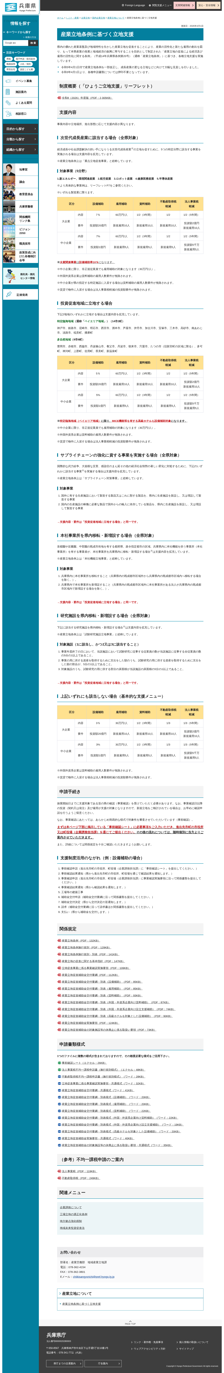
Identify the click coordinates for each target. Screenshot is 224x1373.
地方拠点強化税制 (71, 1221)
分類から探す (15, 139)
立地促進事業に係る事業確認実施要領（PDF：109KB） (96, 968)
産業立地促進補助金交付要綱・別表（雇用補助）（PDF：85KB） (102, 988)
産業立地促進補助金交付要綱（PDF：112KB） (90, 974)
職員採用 (11, 64)
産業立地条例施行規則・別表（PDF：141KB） (90, 954)
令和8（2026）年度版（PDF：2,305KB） (87, 97)
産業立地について (115, 18)
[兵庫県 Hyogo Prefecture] (21, 8)
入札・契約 (25, 64)
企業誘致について (71, 1207)
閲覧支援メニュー (162, 5)
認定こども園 (26, 69)
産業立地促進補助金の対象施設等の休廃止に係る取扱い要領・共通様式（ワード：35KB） (117, 1145)
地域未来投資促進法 (72, 1228)
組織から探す (15, 149)
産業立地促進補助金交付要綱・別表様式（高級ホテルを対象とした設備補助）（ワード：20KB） (121, 1131)
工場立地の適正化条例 (73, 1214)
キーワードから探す (18, 32)
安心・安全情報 (206, 5)
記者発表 (22, 294)
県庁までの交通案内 (65, 1363)
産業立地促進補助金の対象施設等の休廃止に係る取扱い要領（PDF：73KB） (109, 1029)
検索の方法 (30, 37)
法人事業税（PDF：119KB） (79, 1171)
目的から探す (15, 129)
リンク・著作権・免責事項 (148, 1342)
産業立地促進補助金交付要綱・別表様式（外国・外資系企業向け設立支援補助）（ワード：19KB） (123, 1124)
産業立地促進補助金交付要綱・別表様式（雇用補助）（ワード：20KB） (106, 1104)
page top (130, 1324)
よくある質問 (24, 102)
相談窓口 (21, 113)
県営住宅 (11, 69)
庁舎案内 (103, 1363)
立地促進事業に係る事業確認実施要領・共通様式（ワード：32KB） (103, 1083)
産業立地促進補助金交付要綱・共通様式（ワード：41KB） (98, 1090)
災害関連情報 (182, 5)
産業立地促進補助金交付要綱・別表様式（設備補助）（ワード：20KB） (106, 1097)
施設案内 (21, 91)
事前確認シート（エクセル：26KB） (84, 1062)
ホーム (60, 18)
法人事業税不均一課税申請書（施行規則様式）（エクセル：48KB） (103, 1069)
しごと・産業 (72, 18)
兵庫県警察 (26, 206)
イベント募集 (24, 80)
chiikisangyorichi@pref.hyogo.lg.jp (93, 1276)
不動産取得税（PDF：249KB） (81, 1178)
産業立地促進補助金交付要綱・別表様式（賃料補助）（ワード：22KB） (106, 1110)
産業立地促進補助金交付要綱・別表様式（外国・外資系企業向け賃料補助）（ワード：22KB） (120, 1117)
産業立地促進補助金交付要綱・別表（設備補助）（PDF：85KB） (102, 981)
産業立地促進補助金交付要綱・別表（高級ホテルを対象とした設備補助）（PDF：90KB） (117, 1016)
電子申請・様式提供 (25, 59)
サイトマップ (186, 1348)
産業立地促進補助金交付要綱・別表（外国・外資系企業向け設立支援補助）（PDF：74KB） (119, 1009)
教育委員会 (26, 194)
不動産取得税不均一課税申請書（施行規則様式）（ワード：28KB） (103, 1076)
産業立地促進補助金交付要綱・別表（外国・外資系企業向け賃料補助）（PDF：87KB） (116, 1002)
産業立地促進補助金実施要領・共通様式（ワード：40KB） (98, 1138)
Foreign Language (135, 5)
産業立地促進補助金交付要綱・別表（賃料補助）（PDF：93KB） (102, 995)
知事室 (23, 169)
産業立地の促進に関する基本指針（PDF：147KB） (93, 961)
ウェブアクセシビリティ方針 (149, 1348)
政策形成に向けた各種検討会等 (27, 256)
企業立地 (85, 18)
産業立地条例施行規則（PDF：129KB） (86, 947)
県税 (9, 59)
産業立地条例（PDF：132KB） (81, 940)
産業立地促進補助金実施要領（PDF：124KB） (90, 1022)
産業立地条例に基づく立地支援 (81, 1303)
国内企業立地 (98, 18)
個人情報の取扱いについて (193, 1342)
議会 (22, 181)
